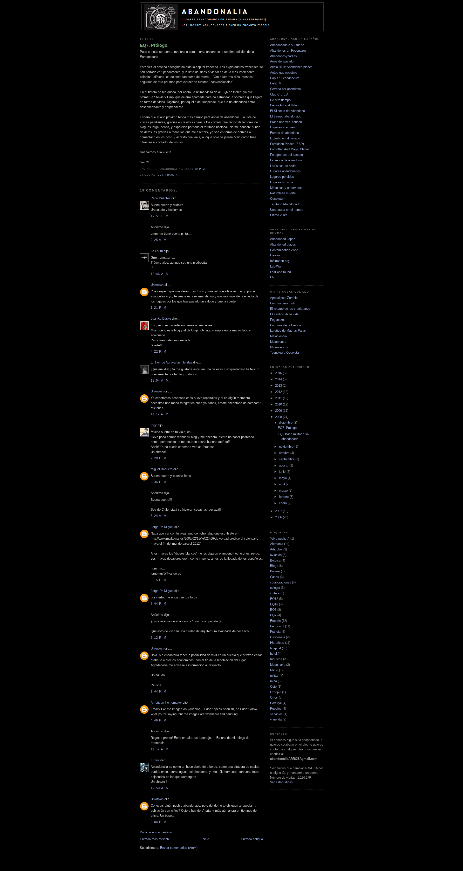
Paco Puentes (160, 198)
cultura (274, 593)
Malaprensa (278, 341)
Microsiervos (279, 347)
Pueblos (275, 708)
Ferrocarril (277, 626)
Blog (273, 566)
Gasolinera (277, 637)
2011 (279, 398)
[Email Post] (207, 169)
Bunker (275, 571)
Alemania (276, 544)
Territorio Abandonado (285, 204)
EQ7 (160, 174)
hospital (275, 648)
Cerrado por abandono (285, 89)
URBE (274, 277)
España (275, 621)
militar (274, 675)
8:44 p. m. (159, 603)
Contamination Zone (284, 250)
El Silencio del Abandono (287, 111)
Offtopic (275, 692)
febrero (284, 497)
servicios (276, 714)
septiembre (287, 459)
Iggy (154, 425)
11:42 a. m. (160, 414)
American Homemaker (166, 702)
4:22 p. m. (159, 351)
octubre (284, 453)
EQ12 (274, 599)
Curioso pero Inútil (282, 303)
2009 (279, 410)
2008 (279, 417)
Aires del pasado (281, 61)
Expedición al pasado (285, 138)
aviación (276, 555)
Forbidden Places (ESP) (287, 144)
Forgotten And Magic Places (290, 149)
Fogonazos (278, 320)
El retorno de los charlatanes (290, 308)
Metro (274, 670)
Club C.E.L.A (279, 94)
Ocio (273, 686)
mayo (283, 478)
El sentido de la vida (284, 314)
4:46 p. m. (159, 720)
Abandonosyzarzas (283, 56)
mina (273, 681)
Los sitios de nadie (283, 166)
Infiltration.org (279, 261)
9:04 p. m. (159, 822)
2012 (279, 392)
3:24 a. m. (159, 516)
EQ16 (274, 604)
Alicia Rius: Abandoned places (291, 67)
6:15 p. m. (159, 580)
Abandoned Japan (282, 239)
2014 (279, 379)
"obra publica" (279, 538)
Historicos (277, 643)
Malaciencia (278, 336)
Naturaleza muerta (283, 193)
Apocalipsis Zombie (284, 298)
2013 (279, 385)
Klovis (155, 760)
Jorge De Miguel (162, 527)
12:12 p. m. (197, 169)
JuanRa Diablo (161, 318)
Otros (274, 697)
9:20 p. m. (159, 458)
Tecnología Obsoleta (284, 352)
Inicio (205, 839)
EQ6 (273, 609)
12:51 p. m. (160, 216)
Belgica (275, 560)
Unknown (157, 285)
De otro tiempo (280, 100)
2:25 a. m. (159, 240)
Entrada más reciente (155, 839)
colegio (275, 588)
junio (282, 471)
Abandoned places (283, 244)
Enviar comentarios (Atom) (178, 848)
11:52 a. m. (160, 749)
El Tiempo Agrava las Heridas (171, 362)
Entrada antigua (252, 839)
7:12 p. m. (159, 637)
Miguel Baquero (161, 469)
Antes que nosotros (283, 72)
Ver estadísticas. (282, 782)
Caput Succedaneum (284, 78)
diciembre (286, 422)
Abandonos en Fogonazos (288, 50)
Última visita (278, 215)
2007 (279, 511)
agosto (284, 465)
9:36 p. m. (159, 482)
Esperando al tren (282, 127)
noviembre (286, 446)
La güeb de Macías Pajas (288, 330)
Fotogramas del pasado (286, 155)
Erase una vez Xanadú (286, 122)
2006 (279, 517)
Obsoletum (277, 198)
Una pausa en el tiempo (286, 210)
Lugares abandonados (285, 171)
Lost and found (280, 272)
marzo (284, 490)
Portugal (276, 703)
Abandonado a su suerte (287, 45)
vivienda (276, 719)
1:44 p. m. (159, 691)
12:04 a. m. (160, 380)
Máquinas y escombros (286, 188)
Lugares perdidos (282, 176)
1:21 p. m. (159, 307)
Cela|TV (275, 83)
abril (282, 484)
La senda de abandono (286, 160)
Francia (171, 174)
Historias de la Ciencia (285, 325)
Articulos (276, 549)
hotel (273, 653)
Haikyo (275, 255)
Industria (276, 659)
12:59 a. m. (160, 788)
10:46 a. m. (160, 274)
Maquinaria (277, 664)
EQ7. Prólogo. (154, 45)
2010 (279, 404)
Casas (274, 577)
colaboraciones (280, 582)
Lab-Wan (276, 266)
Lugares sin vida (281, 182)
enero (283, 503)
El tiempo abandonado (285, 116)
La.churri (157, 251)
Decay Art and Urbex (284, 105)
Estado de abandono (284, 133)
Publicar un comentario (156, 832)
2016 (279, 373)
